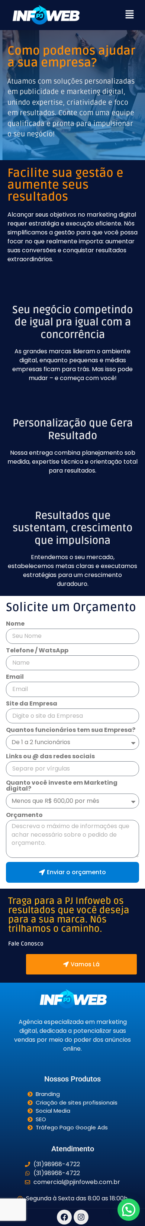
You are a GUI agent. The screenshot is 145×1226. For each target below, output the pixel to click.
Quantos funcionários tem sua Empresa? (70, 730)
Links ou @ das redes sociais (50, 756)
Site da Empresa (31, 704)
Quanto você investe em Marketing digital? (61, 786)
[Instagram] (81, 1217)
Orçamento (24, 815)
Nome (15, 624)
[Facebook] (64, 1217)
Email (15, 677)
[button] (129, 15)
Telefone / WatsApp (37, 651)
